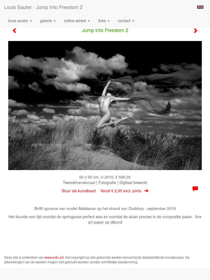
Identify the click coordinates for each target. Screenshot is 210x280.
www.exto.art (54, 257)
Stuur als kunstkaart (101, 190)
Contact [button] (125, 20)
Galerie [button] (46, 20)
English (200, 7)
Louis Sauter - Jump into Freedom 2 (43, 6)
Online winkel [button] (75, 20)
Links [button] (102, 20)
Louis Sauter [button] (18, 20)
